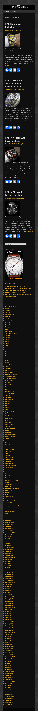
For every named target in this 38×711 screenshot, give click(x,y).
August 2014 (8, 659)
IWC (6, 410)
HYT (6, 405)
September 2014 (10, 657)
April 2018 (8, 568)
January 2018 (9, 574)
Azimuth (7, 317)
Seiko (6, 474)
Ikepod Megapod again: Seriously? (15, 286)
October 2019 (9, 531)
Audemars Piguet (10, 314)
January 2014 (9, 673)
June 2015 (8, 638)
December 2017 (9, 576)
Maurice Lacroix (10, 428)
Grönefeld (8, 387)
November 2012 (9, 702)
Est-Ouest (8, 368)
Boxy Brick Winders (11, 333)
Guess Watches (9, 391)
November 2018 (9, 553)
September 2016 (10, 607)
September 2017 (10, 582)
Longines (8, 422)
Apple (7, 308)
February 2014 (9, 671)
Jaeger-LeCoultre (10, 412)
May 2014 (8, 665)
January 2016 (9, 624)
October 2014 (9, 655)
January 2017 (9, 599)
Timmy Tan (18, 30)
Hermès (7, 401)
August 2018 (8, 559)
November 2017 (9, 578)
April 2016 (8, 617)
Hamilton (8, 395)
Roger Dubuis (9, 468)
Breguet (7, 335)
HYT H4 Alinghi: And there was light (15, 139)
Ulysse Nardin (9, 497)
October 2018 (9, 555)
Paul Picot (8, 451)
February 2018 (9, 572)
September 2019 (10, 533)
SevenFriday (9, 476)
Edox (6, 366)
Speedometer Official (11, 480)
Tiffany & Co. (9, 490)
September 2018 (10, 557)
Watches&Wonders (10, 511)
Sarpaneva (8, 472)
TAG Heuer (8, 486)
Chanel (7, 348)
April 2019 (8, 543)
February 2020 (9, 522)
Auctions (7, 312)
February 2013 (9, 696)
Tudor (7, 494)
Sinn (6, 478)
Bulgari (7, 341)
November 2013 (9, 677)
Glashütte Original (10, 379)
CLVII (6, 354)
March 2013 (8, 694)
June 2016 (8, 613)
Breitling (7, 337)
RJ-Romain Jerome (11, 465)
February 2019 (9, 547)
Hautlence (8, 397)
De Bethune (8, 364)
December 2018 (9, 551)
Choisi (7, 350)
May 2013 (8, 690)
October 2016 (9, 605)
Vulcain (7, 507)
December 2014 (9, 651)
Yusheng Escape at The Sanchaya (15, 292)
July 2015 (8, 636)
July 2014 (8, 661)
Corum (7, 358)
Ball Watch (8, 319)
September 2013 (10, 682)
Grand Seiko (9, 383)
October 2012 (9, 704)
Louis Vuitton (9, 424)
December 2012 (9, 700)
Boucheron (8, 331)
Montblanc (8, 432)
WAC (6, 509)
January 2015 (9, 649)
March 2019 (8, 545)
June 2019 (8, 539)
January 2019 (9, 549)
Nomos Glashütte (10, 437)
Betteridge (8, 325)
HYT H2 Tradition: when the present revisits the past (13, 83)
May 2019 (8, 541)
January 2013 (9, 698)
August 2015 (8, 634)
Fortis (7, 370)
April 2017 (8, 593)
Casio (6, 345)
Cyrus (7, 362)
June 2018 (8, 564)
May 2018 (8, 566)
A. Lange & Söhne (10, 306)
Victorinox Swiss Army (12, 505)
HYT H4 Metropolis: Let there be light (14, 194)
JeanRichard (9, 416)
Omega (7, 439)
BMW (6, 329)
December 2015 (9, 626)
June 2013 (8, 688)
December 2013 (9, 675)
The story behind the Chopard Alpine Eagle (18, 288)
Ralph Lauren (9, 457)
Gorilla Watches (10, 381)
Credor (7, 360)
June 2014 (8, 663)
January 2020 (9, 524)
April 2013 (8, 692)
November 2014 (9, 653)
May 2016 (8, 615)
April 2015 (8, 642)
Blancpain (8, 327)
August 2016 (8, 609)
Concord (7, 356)
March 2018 (8, 570)
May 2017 (8, 591)
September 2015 (10, 632)
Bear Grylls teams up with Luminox (15, 290)
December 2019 (9, 526)
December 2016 (9, 601)
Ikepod (7, 408)
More (7, 65)
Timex (7, 492)
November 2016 (9, 603)
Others (7, 443)
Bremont (7, 339)
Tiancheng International (12, 488)
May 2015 (8, 640)
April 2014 (8, 667)
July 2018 (8, 562)
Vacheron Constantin (11, 501)
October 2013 (9, 680)
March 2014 (8, 669)
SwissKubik (8, 484)
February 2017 (9, 597)
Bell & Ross (8, 323)
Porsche (7, 455)
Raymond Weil (9, 459)
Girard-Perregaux (10, 376)
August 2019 (8, 535)
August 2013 (8, 684)
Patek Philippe (9, 449)
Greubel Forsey (9, 385)
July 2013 (8, 686)
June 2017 (8, 588)
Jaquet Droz (8, 414)
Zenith (7, 513)
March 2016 (8, 620)
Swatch (7, 482)
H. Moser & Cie (9, 393)
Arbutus (7, 310)
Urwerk (7, 499)
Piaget (7, 453)
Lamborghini (9, 418)
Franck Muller (9, 372)
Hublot (7, 403)
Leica (6, 420)
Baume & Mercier (10, 321)
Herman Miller (9, 399)
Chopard (7, 352)
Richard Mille (9, 463)
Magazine (14, 11)
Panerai (7, 445)
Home (7, 11)
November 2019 (9, 529)
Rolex (6, 470)
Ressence (8, 461)
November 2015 (9, 628)
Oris (6, 441)
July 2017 (8, 586)
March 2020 (8, 520)
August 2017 (8, 584)
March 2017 (8, 595)
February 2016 (9, 622)
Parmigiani (8, 447)
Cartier (7, 343)
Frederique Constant (11, 374)
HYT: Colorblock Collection (13, 25)
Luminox (7, 426)
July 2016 (8, 611)
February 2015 (9, 646)
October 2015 (9, 630)
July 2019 (8, 537)
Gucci (7, 389)
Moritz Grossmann (10, 434)
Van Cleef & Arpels (10, 503)
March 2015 (8, 644)
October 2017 (9, 580)
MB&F (7, 430)
